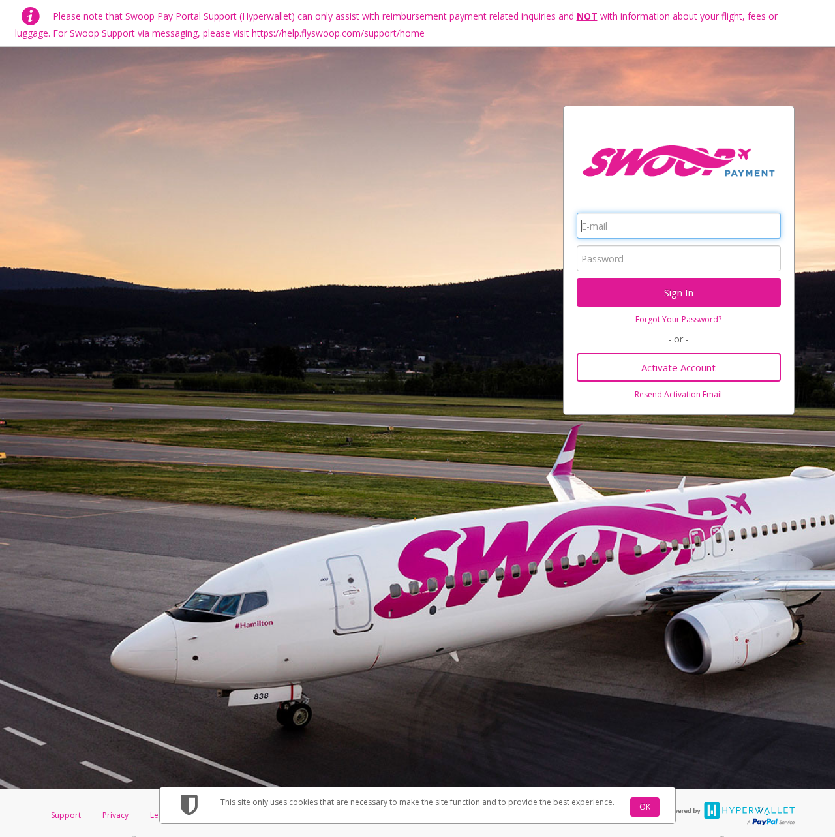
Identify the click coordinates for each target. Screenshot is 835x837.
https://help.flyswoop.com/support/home (338, 33)
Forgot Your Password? (678, 319)
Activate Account (678, 367)
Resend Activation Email (678, 394)
